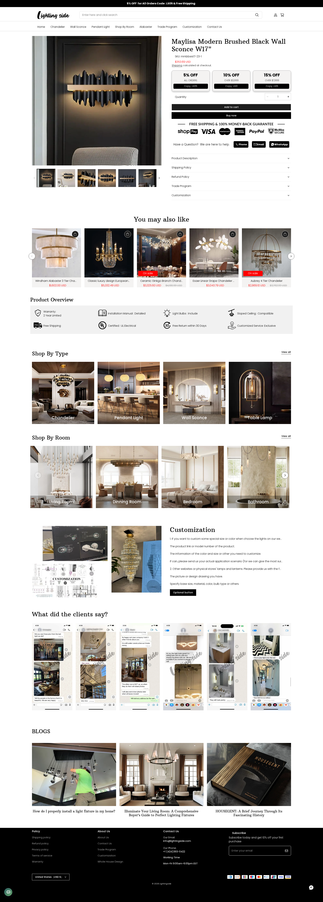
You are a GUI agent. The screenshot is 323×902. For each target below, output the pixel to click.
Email (260, 144)
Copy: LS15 (272, 86)
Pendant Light (101, 27)
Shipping (177, 65)
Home (41, 27)
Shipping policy (41, 837)
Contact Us (214, 27)
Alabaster (145, 27)
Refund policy (40, 843)
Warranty (37, 861)
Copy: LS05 (190, 86)
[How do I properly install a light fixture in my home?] (74, 774)
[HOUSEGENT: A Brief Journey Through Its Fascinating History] (249, 774)
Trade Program (167, 27)
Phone (243, 144)
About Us (103, 837)
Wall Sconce (78, 27)
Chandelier (57, 27)
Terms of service (42, 855)
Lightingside (165, 883)
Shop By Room (124, 27)
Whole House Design (110, 861)
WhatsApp (281, 144)
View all (286, 352)
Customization (192, 27)
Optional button (183, 592)
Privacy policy (40, 849)
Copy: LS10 (231, 86)
